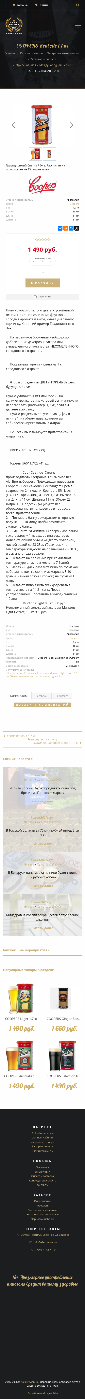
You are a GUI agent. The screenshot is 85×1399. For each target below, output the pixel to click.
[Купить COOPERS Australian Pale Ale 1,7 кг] (21, 1056)
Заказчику (42, 1167)
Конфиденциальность (42, 1180)
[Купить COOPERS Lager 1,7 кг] (21, 998)
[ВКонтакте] (60, 228)
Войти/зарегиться (42, 1133)
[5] (48, 239)
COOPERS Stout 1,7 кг (21, 736)
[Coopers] (42, 186)
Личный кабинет (42, 1137)
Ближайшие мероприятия (25, 950)
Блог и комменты (42, 1151)
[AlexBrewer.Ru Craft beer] (14, 26)
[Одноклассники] (65, 228)
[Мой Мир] (71, 228)
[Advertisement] (42, 1333)
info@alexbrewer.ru (45, 1242)
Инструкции (42, 1171)
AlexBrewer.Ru (29, 1382)
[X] (76, 228)
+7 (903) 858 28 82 (45, 1250)
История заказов (42, 1146)
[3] (42, 239)
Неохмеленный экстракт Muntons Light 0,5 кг (37, 676)
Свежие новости (17, 759)
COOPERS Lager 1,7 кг (21, 1019)
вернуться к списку (43, 739)
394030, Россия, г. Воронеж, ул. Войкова (45, 1234)
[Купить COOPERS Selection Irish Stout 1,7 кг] (64, 1056)
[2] (39, 239)
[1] (36, 239)
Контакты (42, 1185)
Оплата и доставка (42, 1176)
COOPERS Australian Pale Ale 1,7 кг (30, 1076)
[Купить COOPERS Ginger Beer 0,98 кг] (64, 998)
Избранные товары (43, 1142)
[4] (45, 239)
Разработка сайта (42, 1393)
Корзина (22, 5)
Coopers (74, 203)
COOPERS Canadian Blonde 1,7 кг (56, 743)
